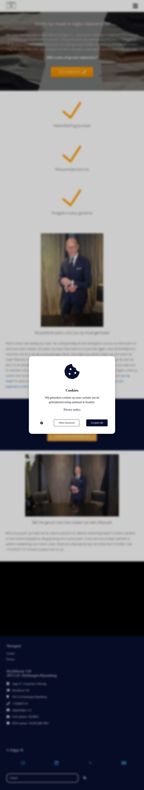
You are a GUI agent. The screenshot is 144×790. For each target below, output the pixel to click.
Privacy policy (72, 409)
